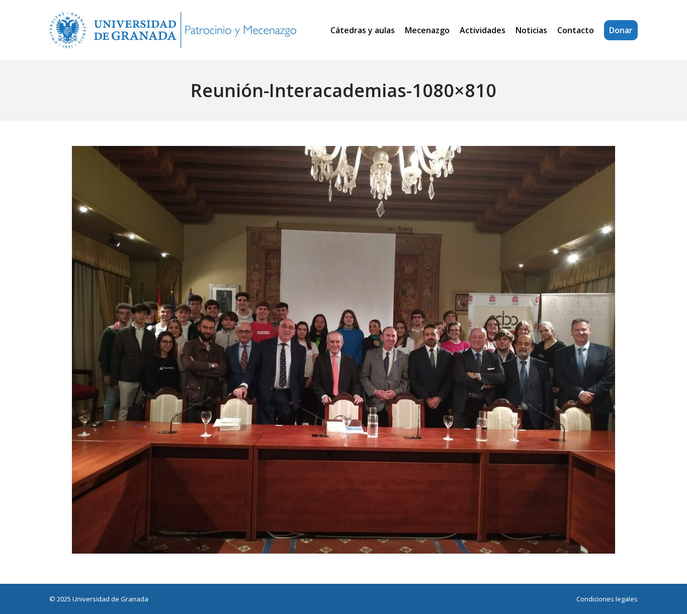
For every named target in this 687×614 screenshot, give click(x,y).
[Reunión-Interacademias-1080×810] (343, 350)
